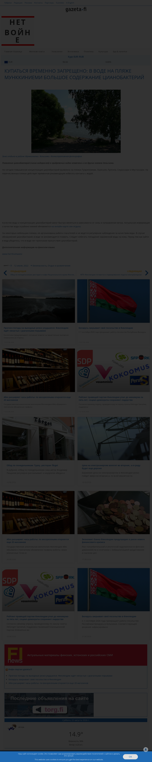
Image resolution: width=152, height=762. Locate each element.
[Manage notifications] (145, 749)
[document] (76, 381)
